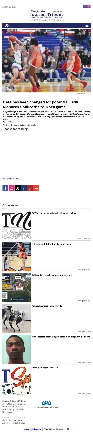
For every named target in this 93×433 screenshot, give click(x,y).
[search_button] (82, 25)
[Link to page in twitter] (18, 188)
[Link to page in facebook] (85, 6)
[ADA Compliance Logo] (46, 405)
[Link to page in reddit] (36, 188)
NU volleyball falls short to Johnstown (51, 244)
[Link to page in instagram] (89, 6)
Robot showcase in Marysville (47, 306)
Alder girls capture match (45, 367)
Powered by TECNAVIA (12, 179)
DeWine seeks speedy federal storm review (54, 213)
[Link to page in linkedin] (24, 188)
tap (87, 25)
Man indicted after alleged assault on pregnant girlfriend (61, 336)
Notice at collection (32, 429)
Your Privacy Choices (53, 429)
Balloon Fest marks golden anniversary (52, 275)
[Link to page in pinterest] (30, 188)
